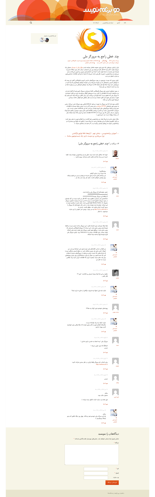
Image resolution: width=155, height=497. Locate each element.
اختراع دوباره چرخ (85, 61)
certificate (95, 61)
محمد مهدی (116, 312)
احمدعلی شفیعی (89, 63)
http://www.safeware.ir (101, 209)
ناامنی (100, 63)
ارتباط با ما (96, 23)
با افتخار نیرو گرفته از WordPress (116, 493)
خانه (125, 23)
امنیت (78, 61)
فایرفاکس (73, 61)
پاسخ (104, 161)
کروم (69, 61)
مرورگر (117, 63)
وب (97, 63)
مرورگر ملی (112, 63)
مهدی (117, 278)
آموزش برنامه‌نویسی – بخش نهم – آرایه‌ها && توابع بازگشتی (95, 133)
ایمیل (117, 473)
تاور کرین (116, 397)
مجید (117, 196)
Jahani (117, 159)
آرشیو (118, 23)
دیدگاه (116, 443)
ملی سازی (105, 63)
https (91, 61)
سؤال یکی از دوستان (77, 67)
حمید (117, 345)
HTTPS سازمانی (101, 106)
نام (117, 468)
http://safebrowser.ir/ (102, 364)
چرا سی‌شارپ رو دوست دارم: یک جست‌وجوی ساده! (84, 136)
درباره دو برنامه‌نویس (108, 23)
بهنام (117, 383)
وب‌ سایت (116, 477)
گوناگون (104, 61)
